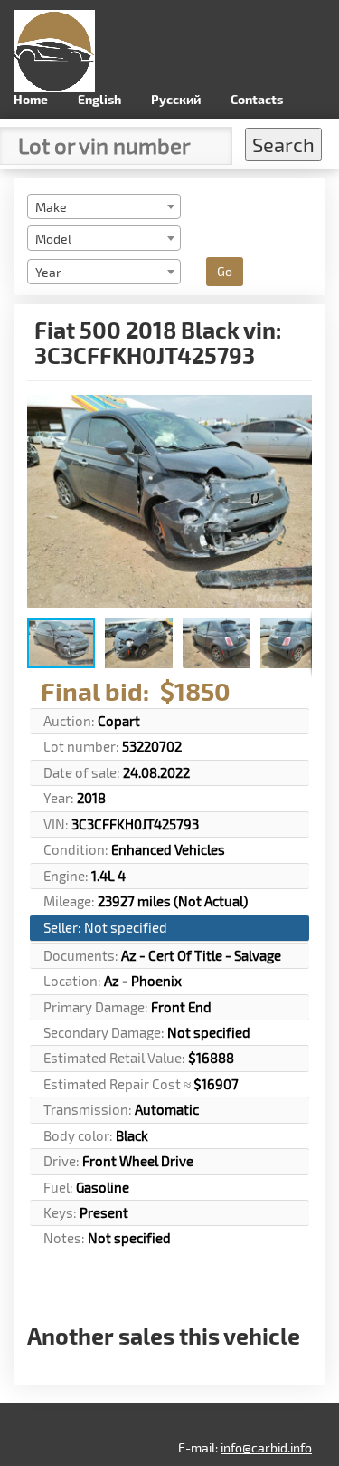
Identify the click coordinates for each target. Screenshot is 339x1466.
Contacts (257, 99)
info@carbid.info (266, 1447)
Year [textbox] (48, 272)
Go (224, 271)
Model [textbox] (53, 238)
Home (31, 99)
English (99, 99)
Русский (176, 99)
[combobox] (104, 206)
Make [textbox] (51, 207)
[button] (295, 411)
